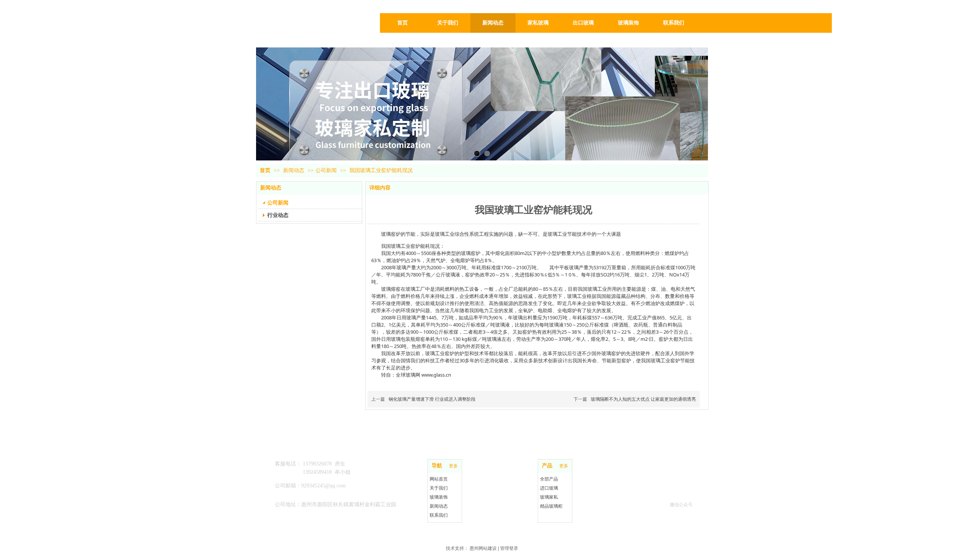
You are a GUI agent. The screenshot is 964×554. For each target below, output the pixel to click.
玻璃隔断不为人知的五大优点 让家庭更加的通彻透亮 (643, 399)
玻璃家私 (549, 497)
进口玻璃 (549, 488)
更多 (453, 466)
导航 (437, 466)
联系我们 (439, 515)
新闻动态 (294, 170)
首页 (265, 170)
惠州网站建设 (483, 548)
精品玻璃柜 (551, 506)
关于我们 (439, 488)
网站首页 (439, 479)
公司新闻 (326, 170)
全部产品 (549, 479)
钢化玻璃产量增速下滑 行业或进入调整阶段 (432, 399)
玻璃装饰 (439, 497)
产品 (547, 466)
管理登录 (509, 548)
